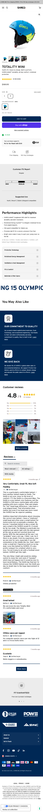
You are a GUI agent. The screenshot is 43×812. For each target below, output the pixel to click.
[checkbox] (9, 474)
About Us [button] (7, 735)
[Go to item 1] (5, 59)
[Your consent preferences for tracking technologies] (39, 808)
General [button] (6, 738)
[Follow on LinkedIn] (23, 750)
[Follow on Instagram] (8, 750)
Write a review (21, 448)
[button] (21, 403)
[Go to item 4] (24, 59)
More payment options (21, 130)
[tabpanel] (21, 567)
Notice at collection (10, 810)
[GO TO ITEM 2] (21, 701)
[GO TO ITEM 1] (19, 701)
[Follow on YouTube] (13, 750)
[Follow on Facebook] (3, 750)
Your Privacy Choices (18, 806)
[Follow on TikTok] (18, 750)
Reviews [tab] (9, 457)
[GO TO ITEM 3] (23, 701)
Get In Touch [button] (7, 741)
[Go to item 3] (17, 59)
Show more (21, 669)
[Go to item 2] (11, 59)
